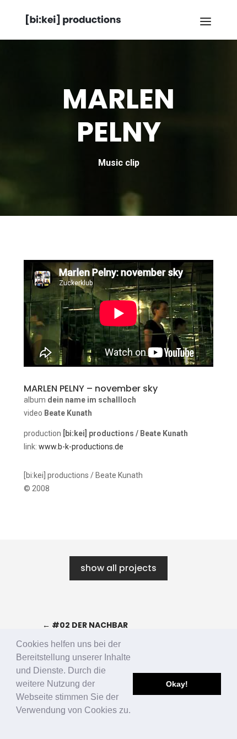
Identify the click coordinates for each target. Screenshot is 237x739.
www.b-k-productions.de (81, 446)
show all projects (118, 568)
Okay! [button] (177, 684)
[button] (17, 724)
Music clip (118, 162)
